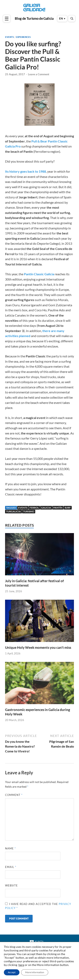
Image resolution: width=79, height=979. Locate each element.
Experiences (23, 37)
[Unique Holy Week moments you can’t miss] (39, 622)
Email (10, 867)
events (22, 507)
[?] (7, 18)
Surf (68, 507)
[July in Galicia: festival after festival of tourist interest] (39, 555)
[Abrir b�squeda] (71, 18)
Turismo (28, 511)
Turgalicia (13, 511)
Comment (13, 794)
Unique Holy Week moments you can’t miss (38, 647)
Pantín (57, 507)
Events (9, 37)
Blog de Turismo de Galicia (34, 19)
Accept (11, 972)
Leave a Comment (38, 74)
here (21, 965)
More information (34, 972)
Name (10, 848)
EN (61, 18)
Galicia (46, 507)
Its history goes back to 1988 (25, 171)
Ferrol (34, 507)
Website (11, 885)
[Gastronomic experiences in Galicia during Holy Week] (39, 684)
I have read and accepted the (38, 906)
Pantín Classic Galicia (39, 274)
